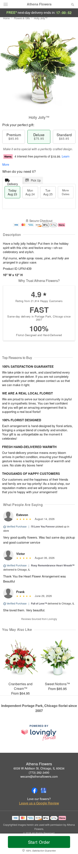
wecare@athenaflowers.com (39, 776)
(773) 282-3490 (39, 772)
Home (6, 18)
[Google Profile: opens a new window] (44, 790)
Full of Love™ (39, 603)
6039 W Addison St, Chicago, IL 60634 (39, 768)
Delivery (12, 183)
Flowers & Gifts (22, 18)
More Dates (65, 192)
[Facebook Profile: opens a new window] (34, 790)
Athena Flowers (39, 4)
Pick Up (36, 180)
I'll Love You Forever (43, 526)
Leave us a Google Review (39, 803)
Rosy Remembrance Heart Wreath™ (52, 565)
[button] (69, 844)
